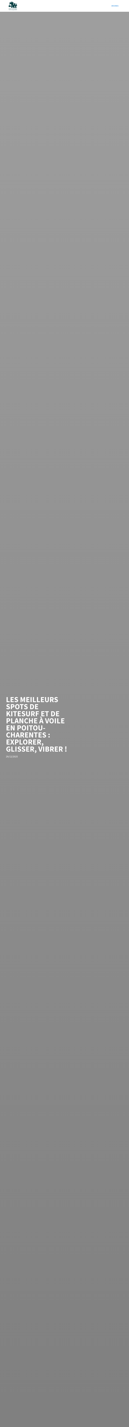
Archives (115, 6)
